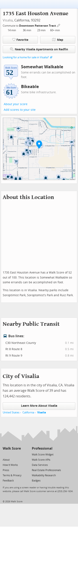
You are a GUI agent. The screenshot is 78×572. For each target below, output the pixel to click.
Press (6, 470)
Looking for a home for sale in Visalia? (26, 57)
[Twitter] (5, 454)
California (28, 412)
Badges (36, 480)
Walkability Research (44, 475)
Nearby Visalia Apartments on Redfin (41, 49)
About (6, 459)
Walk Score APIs (41, 459)
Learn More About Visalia (39, 406)
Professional (42, 448)
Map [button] (60, 40)
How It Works (10, 465)
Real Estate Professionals (46, 470)
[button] (39, 144)
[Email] (18, 454)
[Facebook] (11, 454)
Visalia (8, 20)
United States (11, 412)
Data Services (40, 465)
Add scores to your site (20, 110)
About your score (15, 104)
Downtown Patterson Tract (38, 25)
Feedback (8, 480)
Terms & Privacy (12, 475)
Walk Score (12, 448)
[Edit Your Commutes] (59, 25)
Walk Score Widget (42, 454)
